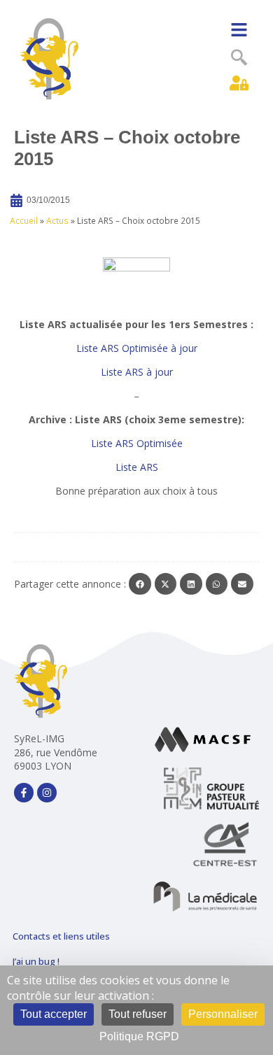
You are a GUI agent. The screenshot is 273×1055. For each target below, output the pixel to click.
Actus (57, 220)
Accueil (24, 220)
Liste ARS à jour (137, 371)
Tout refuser (137, 1014)
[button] (238, 30)
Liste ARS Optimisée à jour (136, 348)
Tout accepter (53, 1014)
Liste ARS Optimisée (137, 443)
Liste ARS (136, 467)
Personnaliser (223, 1014)
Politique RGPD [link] (139, 1036)
